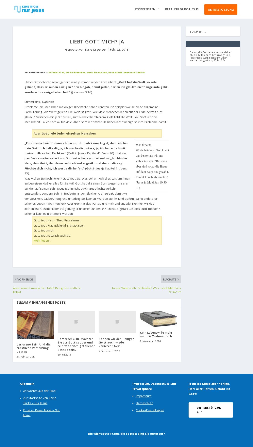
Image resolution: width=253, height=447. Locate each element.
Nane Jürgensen (96, 49)
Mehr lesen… (42, 240)
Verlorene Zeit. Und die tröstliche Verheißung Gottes (34, 348)
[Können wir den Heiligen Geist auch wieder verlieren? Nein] (117, 322)
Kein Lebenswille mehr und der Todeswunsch (156, 334)
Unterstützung (221, 9)
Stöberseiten (144, 9)
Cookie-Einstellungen (150, 410)
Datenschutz (144, 403)
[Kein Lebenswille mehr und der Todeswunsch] (158, 319)
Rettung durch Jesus (181, 9)
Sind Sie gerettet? (151, 434)
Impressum (143, 396)
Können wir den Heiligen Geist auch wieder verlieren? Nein (116, 342)
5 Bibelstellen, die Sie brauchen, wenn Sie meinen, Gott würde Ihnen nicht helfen (96, 72)
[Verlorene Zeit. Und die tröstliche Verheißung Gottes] (35, 325)
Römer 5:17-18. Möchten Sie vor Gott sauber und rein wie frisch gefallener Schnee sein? (76, 344)
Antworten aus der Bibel (39, 391)
